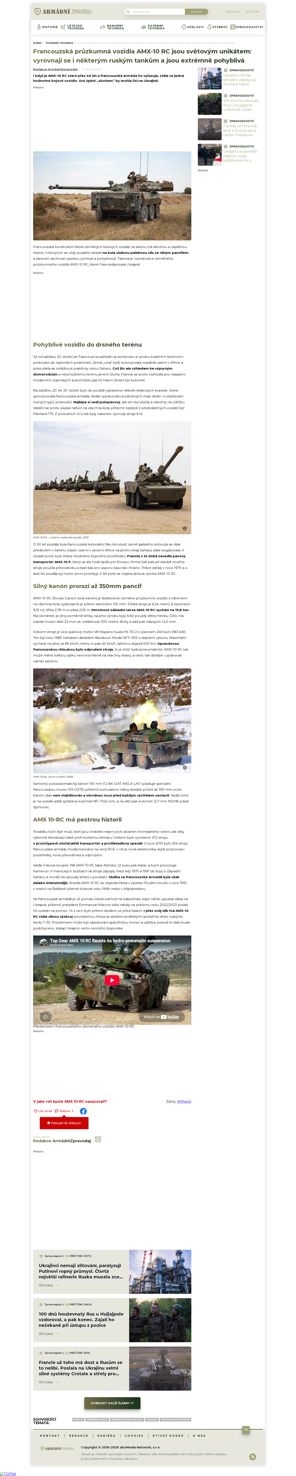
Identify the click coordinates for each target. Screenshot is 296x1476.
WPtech (184, 1101)
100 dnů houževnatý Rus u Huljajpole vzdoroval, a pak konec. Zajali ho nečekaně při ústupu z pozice (81, 1319)
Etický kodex (168, 1435)
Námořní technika (115, 27)
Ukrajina (152, 1419)
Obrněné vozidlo (97, 1419)
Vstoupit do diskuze (65, 1123)
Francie (78, 1419)
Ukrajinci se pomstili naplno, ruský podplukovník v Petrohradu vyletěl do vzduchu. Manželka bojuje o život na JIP (242, 162)
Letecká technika (75, 27)
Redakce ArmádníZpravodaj (55, 69)
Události (195, 27)
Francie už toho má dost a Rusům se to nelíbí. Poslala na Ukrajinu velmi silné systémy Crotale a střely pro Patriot (240, 137)
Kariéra (107, 1435)
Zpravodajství (249, 27)
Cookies (134, 1435)
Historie (50, 27)
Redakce (79, 1435)
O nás (199, 1435)
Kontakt (50, 1435)
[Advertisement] (112, 119)
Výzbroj (220, 27)
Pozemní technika (156, 27)
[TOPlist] (8, 1474)
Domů (37, 43)
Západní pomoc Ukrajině (175, 1419)
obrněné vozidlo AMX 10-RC (127, 1419)
